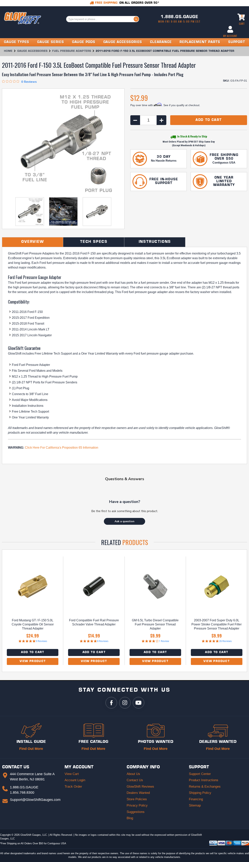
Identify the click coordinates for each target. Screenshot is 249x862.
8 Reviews (102, 641)
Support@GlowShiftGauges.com (35, 800)
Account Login (75, 780)
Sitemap (195, 805)
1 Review (164, 641)
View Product (33, 661)
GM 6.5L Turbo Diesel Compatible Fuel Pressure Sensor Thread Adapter (155, 624)
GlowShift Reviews (140, 786)
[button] (124, 521)
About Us (133, 774)
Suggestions (136, 812)
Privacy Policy (137, 805)
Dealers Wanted (138, 793)
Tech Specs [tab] (93, 242)
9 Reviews (41, 641)
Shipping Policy (200, 793)
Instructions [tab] (155, 242)
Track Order (73, 786)
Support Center (200, 774)
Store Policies (137, 799)
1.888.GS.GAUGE (179, 17)
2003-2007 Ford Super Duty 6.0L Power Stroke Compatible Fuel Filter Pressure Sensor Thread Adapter (216, 624)
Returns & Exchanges (205, 786)
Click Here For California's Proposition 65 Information (61, 447)
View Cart (72, 774)
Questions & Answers (124, 479)
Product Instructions (203, 780)
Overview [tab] (32, 242)
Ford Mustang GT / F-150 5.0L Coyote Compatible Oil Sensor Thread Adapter (33, 624)
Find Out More (31, 749)
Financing (196, 799)
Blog (130, 818)
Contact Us (135, 780)
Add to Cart (32, 652)
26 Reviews (225, 641)
